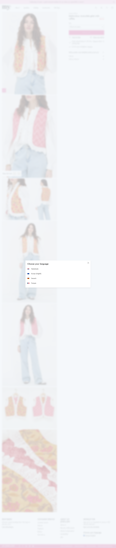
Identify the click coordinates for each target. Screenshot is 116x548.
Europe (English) (36, 274)
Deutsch (33, 278)
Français (33, 283)
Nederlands (34, 269)
